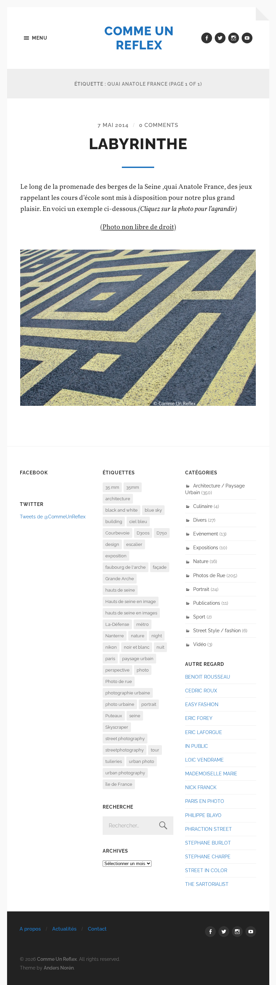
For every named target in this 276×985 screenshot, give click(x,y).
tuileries (113, 761)
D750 (162, 533)
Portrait (201, 589)
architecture (117, 498)
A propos (30, 929)
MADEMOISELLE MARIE (211, 773)
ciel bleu (138, 521)
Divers (200, 520)
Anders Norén (59, 968)
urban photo (141, 761)
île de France (118, 784)
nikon (111, 647)
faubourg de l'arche (125, 567)
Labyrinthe (138, 144)
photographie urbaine (127, 692)
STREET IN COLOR (206, 870)
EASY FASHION (201, 704)
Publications (206, 603)
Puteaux (113, 715)
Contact (97, 929)
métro (142, 624)
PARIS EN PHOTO (204, 801)
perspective (117, 670)
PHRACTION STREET (208, 829)
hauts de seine (120, 590)
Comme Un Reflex (139, 38)
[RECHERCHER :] (138, 825)
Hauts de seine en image (130, 601)
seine (134, 715)
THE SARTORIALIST (207, 884)
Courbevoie (117, 533)
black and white (121, 510)
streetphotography (124, 750)
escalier (134, 544)
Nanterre (114, 635)
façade (160, 567)
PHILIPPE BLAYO (203, 815)
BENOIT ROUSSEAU (207, 677)
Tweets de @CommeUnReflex (52, 516)
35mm (132, 487)
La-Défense (117, 624)
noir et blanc (136, 647)
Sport (199, 616)
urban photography (125, 772)
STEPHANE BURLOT (208, 843)
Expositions (205, 547)
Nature (200, 561)
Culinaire (202, 506)
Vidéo (199, 644)
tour (155, 750)
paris (110, 658)
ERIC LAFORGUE (203, 732)
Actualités (64, 929)
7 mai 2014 (113, 125)
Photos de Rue (209, 575)
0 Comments (158, 125)
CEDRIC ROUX (201, 690)
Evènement (205, 534)
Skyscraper (116, 727)
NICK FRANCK (200, 787)
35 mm (112, 487)
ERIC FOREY (198, 718)
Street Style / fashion (217, 630)
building (113, 521)
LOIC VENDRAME (204, 760)
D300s (143, 533)
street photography (125, 738)
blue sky (153, 510)
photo (143, 670)
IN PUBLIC (196, 746)
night (156, 635)
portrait (148, 704)
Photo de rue (118, 681)
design (112, 544)
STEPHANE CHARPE (208, 856)
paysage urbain (137, 658)
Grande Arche (119, 578)
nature (137, 635)
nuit (160, 647)
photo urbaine (119, 704)
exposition (116, 555)
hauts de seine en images (131, 612)
